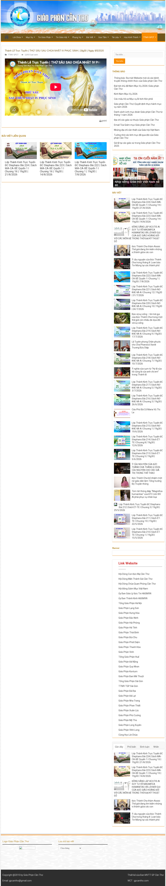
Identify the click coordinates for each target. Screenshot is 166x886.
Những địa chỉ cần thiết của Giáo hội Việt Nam (137, 130)
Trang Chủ (6, 36)
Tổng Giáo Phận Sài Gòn (131, 681)
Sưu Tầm (102, 37)
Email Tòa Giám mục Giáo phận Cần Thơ (134, 125)
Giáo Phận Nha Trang (129, 700)
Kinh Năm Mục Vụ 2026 (125, 94)
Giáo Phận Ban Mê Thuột (131, 676)
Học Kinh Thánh (131, 37)
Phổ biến (131, 747)
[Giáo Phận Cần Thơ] (83, 16)
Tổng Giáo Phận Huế (129, 657)
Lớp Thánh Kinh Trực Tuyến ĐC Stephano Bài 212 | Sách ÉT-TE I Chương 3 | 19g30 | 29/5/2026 (137, 507)
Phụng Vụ (76, 37)
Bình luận (144, 747)
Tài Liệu (115, 37)
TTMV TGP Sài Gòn (128, 686)
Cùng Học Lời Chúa (128, 734)
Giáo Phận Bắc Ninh (128, 618)
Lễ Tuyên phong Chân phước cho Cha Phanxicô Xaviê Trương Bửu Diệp (146, 344)
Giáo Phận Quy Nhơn (129, 666)
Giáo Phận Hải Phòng (129, 622)
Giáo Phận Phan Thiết (129, 705)
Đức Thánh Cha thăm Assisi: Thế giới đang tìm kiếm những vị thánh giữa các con (147, 249)
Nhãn (156, 747)
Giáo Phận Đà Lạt (127, 696)
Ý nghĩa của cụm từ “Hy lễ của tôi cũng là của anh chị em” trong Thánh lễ (147, 371)
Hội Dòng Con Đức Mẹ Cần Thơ (134, 574)
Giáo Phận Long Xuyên (130, 725)
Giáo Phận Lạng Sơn (129, 608)
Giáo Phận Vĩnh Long (129, 730)
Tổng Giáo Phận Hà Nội (130, 603)
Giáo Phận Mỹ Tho (128, 720)
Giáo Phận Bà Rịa (127, 691)
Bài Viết (89, 37)
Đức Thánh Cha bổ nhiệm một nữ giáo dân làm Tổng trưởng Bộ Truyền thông (147, 481)
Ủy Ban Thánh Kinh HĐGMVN (133, 598)
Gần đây (119, 747)
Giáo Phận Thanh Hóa (130, 647)
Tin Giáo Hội (61, 37)
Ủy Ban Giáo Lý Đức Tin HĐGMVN (135, 593)
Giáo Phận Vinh (126, 652)
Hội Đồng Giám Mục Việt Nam (133, 588)
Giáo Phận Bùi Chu (128, 637)
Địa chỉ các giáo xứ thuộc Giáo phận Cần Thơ (136, 120)
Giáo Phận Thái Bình (129, 632)
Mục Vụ (29, 37)
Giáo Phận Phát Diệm (129, 642)
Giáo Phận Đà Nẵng (128, 661)
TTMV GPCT (148, 37)
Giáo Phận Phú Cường (130, 715)
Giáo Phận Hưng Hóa (129, 613)
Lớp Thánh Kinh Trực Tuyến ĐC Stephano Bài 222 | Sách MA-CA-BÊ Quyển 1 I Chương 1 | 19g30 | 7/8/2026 (91, 168)
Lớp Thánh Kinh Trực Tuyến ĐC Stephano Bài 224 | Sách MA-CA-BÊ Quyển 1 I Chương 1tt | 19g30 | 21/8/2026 (21, 168)
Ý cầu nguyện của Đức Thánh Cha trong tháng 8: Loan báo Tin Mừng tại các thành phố (146, 262)
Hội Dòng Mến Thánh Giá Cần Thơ (135, 579)
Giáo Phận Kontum (128, 671)
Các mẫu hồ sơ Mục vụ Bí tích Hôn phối (133, 99)
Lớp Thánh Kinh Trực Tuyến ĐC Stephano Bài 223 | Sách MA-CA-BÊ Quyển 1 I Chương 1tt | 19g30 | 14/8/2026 (56, 168)
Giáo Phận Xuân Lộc (129, 710)
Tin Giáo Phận (44, 37)
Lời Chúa (17, 37)
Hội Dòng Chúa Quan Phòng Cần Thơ (137, 583)
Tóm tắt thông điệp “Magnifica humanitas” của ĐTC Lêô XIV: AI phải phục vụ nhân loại (147, 494)
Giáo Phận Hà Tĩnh (128, 627)
